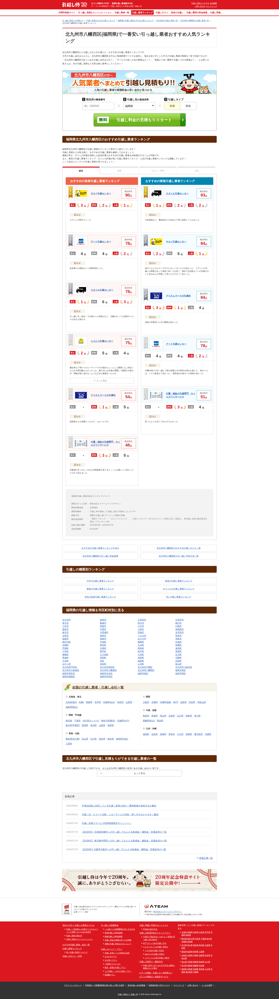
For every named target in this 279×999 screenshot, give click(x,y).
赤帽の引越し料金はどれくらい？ (118, 944)
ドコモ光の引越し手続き (154, 950)
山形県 (129, 702)
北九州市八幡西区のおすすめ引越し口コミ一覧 (179, 548)
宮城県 (106, 702)
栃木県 (69, 725)
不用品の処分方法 (150, 929)
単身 (172, 106)
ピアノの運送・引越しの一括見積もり (155, 973)
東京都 (69, 720)
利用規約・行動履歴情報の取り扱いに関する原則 (104, 985)
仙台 (112, 702)
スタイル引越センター (102, 290)
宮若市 (178, 635)
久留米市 (179, 620)
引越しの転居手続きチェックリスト (154, 933)
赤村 (102, 661)
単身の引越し (177, 12)
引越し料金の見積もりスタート (144, 120)
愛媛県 (146, 720)
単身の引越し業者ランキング (178, 581)
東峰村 (65, 654)
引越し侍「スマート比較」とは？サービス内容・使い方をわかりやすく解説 (120, 814)
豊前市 (65, 629)
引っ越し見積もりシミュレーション (95, 12)
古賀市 (65, 635)
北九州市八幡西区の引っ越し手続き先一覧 (179, 556)
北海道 (69, 702)
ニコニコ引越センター (102, 341)
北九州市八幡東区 (108, 670)
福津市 (103, 635)
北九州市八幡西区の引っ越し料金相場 (100, 556)
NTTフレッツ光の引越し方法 (154, 943)
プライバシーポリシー (73, 985)
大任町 (65, 661)
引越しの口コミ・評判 (72, 956)
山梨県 (102, 725)
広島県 (172, 716)
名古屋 (76, 739)
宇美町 (103, 642)
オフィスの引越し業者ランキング (178, 589)
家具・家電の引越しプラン (115, 967)
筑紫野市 (179, 629)
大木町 (141, 654)
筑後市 (103, 626)
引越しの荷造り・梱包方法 (151, 962)
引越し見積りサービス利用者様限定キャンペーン (106, 823)
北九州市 (66, 620)
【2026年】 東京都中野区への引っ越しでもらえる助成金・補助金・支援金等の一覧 (124, 840)
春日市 (65, 632)
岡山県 (163, 716)
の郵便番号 (94, 99)
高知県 (160, 720)
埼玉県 (86, 720)
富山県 (85, 739)
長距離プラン (110, 975)
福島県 (69, 707)
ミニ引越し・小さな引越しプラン (118, 971)
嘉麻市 (65, 639)
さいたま (94, 720)
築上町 (178, 664)
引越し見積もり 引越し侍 (128, 994)
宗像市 (141, 632)
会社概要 (213, 3)
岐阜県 (111, 739)
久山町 (141, 645)
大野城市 (104, 632)
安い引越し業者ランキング (178, 597)
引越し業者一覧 (121, 12)
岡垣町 (141, 648)
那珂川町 (66, 642)
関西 (148, 697)
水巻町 (103, 648)
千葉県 (77, 720)
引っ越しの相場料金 (109, 925)
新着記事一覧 (206, 858)
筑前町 (178, 651)
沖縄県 (208, 734)
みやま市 (142, 639)
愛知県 (69, 739)
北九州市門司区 (69, 667)
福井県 (102, 739)
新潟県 (93, 725)
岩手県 (98, 702)
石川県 (93, 739)
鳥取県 (146, 716)
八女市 (65, 626)
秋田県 (120, 702)
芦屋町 (65, 648)
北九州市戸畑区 (145, 667)
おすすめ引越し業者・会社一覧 (76, 945)
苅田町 (178, 661)
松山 (152, 720)
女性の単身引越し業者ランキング (100, 597)
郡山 (75, 707)
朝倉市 (103, 639)
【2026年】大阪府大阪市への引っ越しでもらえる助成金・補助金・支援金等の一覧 (124, 849)
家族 (188, 106)
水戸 (126, 720)
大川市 (141, 626)
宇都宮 (76, 725)
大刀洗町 (104, 654)
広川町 (178, 654)
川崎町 (178, 657)
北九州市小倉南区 (70, 670)
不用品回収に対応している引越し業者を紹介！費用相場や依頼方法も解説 (119, 805)
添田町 (103, 657)
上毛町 (141, 664)
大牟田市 (142, 620)
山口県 (180, 716)
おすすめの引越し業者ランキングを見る (100, 548)
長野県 (111, 725)
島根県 (154, 716)
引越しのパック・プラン (111, 949)
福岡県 (146, 734)
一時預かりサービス (113, 964)
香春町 (65, 657)
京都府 (154, 702)
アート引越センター (101, 241)
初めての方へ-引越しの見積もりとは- (78, 925)
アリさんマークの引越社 (103, 395)
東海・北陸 (74, 733)
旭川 (75, 702)
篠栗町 (141, 642)
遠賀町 (178, 648)
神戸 (175, 702)
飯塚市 (103, 623)
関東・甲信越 (75, 715)
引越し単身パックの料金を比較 (117, 953)
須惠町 (65, 645)
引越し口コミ (162, 12)
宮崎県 (189, 734)
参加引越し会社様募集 (136, 985)
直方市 (65, 623)
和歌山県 (201, 702)
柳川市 (178, 623)
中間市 (103, 629)
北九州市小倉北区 (183, 667)
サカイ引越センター (101, 193)
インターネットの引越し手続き (155, 947)
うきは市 (142, 635)
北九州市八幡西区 (146, 670)
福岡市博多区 (68, 673)
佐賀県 (154, 734)
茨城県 (120, 720)
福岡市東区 (180, 670)
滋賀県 (183, 702)
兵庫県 (163, 702)
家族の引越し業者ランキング (100, 589)
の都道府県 (136, 99)
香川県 (197, 716)
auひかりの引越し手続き (154, 954)
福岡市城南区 (68, 676)
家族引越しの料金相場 (113, 936)
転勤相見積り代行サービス (159, 985)
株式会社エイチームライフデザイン (167, 912)
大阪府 (146, 702)
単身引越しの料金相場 (113, 933)
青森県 (89, 702)
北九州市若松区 (107, 667)
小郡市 (141, 629)
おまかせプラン (111, 956)
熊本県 (172, 734)
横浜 (112, 720)
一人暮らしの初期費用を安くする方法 (120, 929)
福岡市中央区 (106, 673)
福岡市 (103, 620)
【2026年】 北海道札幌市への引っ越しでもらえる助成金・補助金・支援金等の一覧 (124, 832)
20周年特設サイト (66, 12)
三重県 (69, 744)
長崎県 (163, 734)
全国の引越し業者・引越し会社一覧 (98, 687)
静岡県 (119, 739)
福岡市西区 (180, 673)
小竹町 (65, 651)
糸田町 (141, 657)
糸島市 (178, 639)
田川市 (141, 623)
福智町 (141, 661)
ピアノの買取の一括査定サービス (153, 977)
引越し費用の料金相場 (196, 12)
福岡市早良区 (106, 676)
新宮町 (103, 645)
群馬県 (85, 725)
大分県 (180, 734)
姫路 (169, 702)
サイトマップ (211, 6)
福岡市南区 (143, 673)
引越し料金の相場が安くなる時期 (118, 940)
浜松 (125, 739)
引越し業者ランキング (142, 12)
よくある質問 (207, 985)
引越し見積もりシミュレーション (79, 939)
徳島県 (189, 716)
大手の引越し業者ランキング (100, 581)
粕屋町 (178, 645)
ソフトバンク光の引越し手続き (157, 958)
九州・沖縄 (151, 728)
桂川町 (141, 651)
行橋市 (178, 626)
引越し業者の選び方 (74, 936)
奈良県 (192, 702)
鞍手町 (103, 651)
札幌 (81, 702)
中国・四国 (151, 710)
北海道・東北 (75, 697)
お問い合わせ (200, 6)
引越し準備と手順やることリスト (153, 925)
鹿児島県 (198, 734)
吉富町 (103, 664)
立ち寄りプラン (111, 960)
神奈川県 (105, 720)
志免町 (178, 642)
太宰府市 (179, 632)
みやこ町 (66, 664)
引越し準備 (215, 12)
